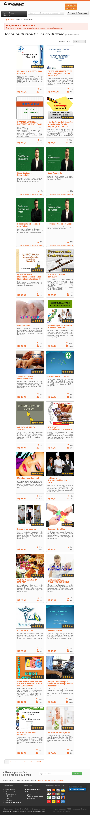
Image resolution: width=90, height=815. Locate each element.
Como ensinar (10, 790)
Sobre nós (9, 796)
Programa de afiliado (34, 790)
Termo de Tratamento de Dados (36, 811)
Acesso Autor (71, 5)
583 (25, 761)
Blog (7, 798)
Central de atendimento (13, 802)
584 (31, 761)
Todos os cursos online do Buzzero (35, 797)
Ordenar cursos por (65, 41)
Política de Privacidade (56, 780)
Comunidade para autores (33, 793)
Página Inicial (9, 19)
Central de (78, 13)
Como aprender (11, 792)
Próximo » (39, 761)
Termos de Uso (41, 780)
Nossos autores (11, 794)
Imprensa (9, 800)
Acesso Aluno (71, 8)
